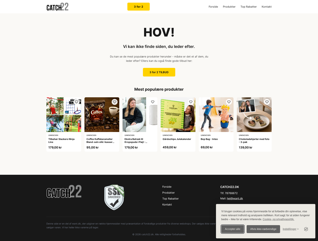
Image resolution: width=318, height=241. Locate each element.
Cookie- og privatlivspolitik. (278, 219)
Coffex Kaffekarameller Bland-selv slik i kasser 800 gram (99, 142)
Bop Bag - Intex (209, 139)
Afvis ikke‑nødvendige (263, 229)
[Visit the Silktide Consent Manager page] (306, 229)
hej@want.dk (235, 198)
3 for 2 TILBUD (159, 72)
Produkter (229, 6)
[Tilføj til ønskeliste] (77, 102)
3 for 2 (138, 6)
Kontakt (267, 6)
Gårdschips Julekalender (177, 139)
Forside (213, 6)
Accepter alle (232, 229)
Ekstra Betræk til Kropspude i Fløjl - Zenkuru (135, 142)
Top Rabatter (248, 6)
